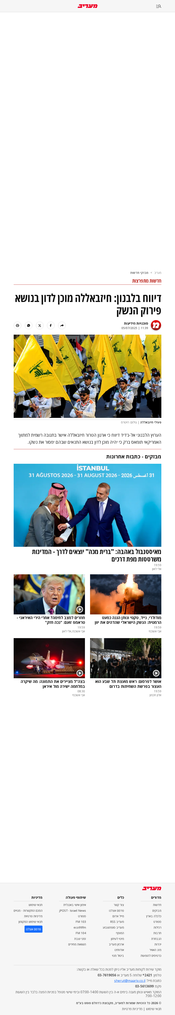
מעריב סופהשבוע (113, 927)
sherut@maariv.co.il (129, 980)
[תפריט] (165, 6)
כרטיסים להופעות (151, 956)
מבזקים (156, 911)
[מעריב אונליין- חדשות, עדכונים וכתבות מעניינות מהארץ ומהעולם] (87, 6)
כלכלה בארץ (153, 916)
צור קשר (119, 905)
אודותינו (119, 950)
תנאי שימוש (35, 905)
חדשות (157, 905)
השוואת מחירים (77, 944)
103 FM (81, 922)
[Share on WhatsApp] (28, 325)
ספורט (157, 922)
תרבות (157, 933)
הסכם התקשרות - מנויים (28, 911)
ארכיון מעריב (116, 944)
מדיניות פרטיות (33, 916)
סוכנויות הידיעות (136, 323)
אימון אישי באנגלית (74, 905)
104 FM (81, 933)
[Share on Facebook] (51, 325)
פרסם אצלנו (116, 911)
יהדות (158, 944)
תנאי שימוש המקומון (30, 922)
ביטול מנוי (118, 956)
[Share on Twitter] (40, 325)
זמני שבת (80, 939)
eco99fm (80, 927)
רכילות (157, 927)
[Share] (62, 325)
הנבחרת (156, 939)
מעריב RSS (117, 922)
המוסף (120, 933)
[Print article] (17, 325)
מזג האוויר (155, 950)
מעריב (157, 273)
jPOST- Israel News (72, 911)
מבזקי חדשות (139, 273)
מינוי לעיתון (117, 939)
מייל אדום (118, 916)
